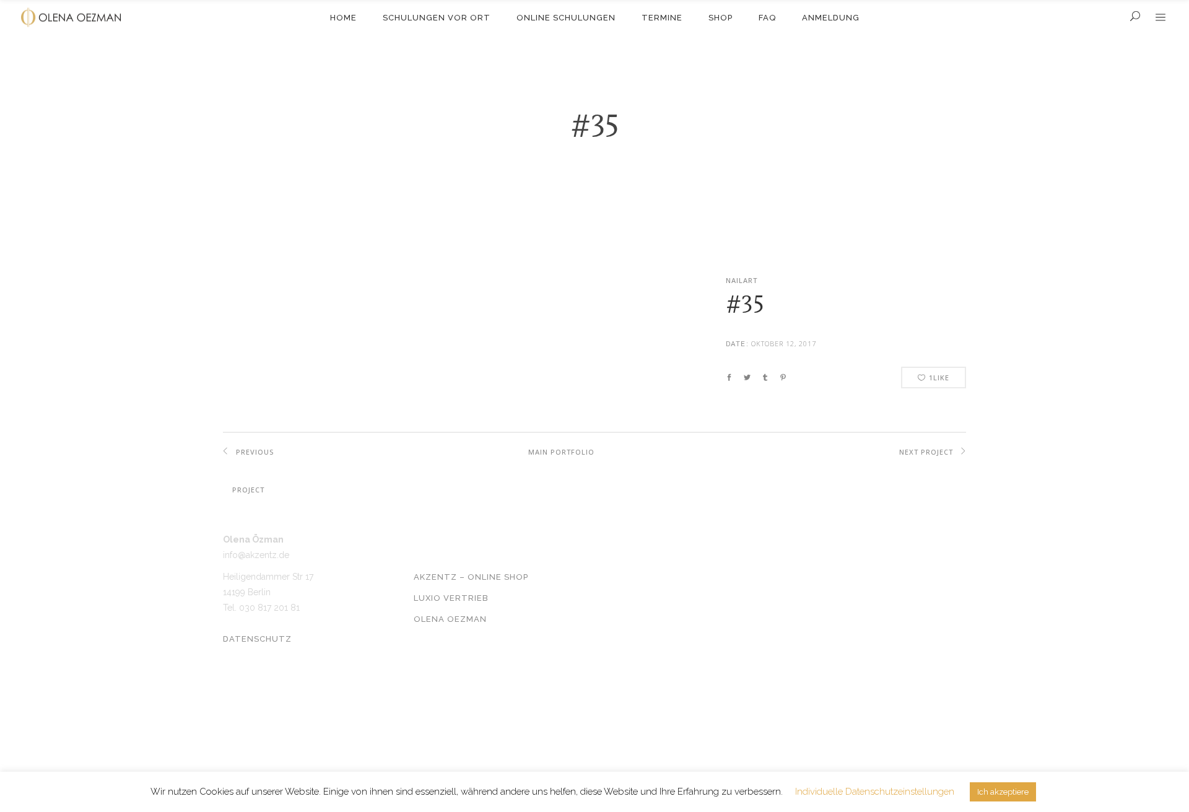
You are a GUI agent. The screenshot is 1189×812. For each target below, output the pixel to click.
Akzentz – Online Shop (471, 577)
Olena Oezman (450, 619)
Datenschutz (257, 639)
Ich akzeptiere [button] (1003, 792)
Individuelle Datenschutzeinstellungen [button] (874, 791)
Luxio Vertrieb (451, 598)
